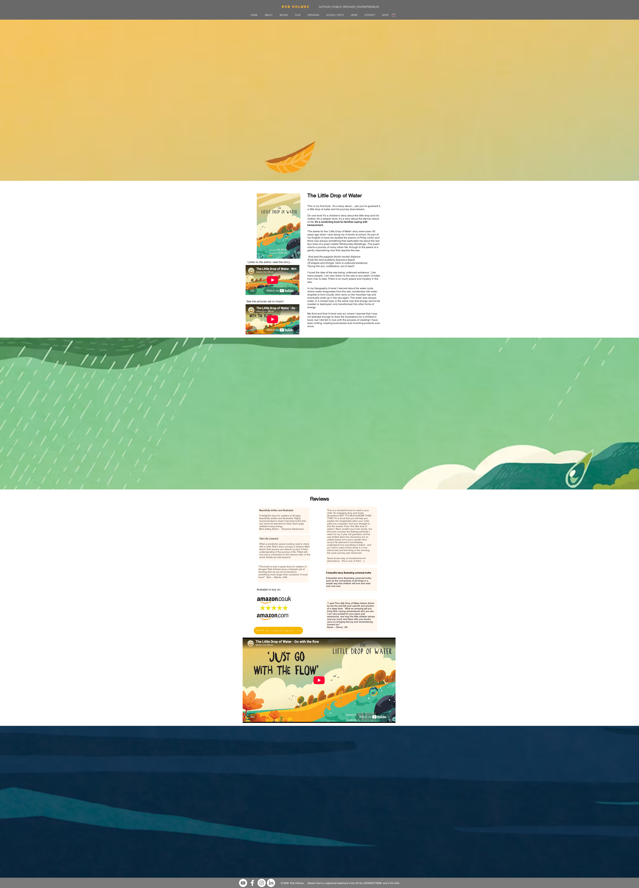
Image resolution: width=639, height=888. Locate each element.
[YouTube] (243, 883)
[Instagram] (262, 883)
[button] (393, 15)
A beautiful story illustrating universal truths (348, 572)
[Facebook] (252, 883)
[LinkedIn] (271, 883)
